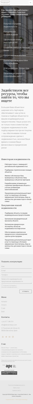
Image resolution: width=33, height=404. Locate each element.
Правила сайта (16, 390)
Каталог (4, 301)
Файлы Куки (16, 387)
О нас (3, 308)
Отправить (25, 291)
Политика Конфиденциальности (16, 385)
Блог (3, 311)
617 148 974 (7, 321)
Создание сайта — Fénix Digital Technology (16, 399)
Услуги (3, 305)
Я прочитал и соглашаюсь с (9, 286)
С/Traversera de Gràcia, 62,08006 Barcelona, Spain (10, 329)
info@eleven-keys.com (9, 325)
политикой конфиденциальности (9, 287)
